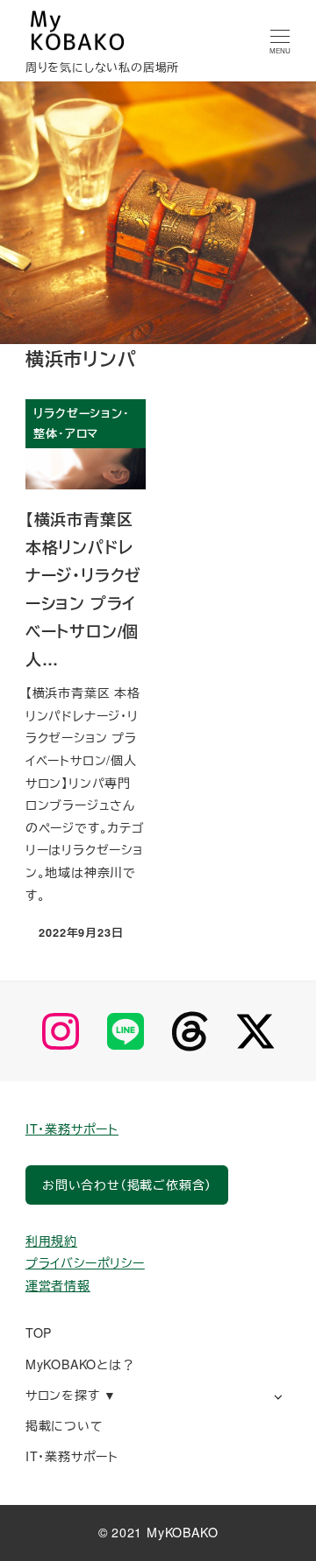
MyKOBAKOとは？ (80, 1364)
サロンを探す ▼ (71, 1394)
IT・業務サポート (71, 1128)
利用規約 (51, 1240)
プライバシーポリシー (85, 1262)
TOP (38, 1332)
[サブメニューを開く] (278, 1396)
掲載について (64, 1425)
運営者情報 (57, 1285)
